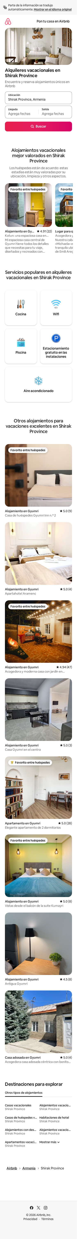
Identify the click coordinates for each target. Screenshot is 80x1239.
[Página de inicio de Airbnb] (8, 21)
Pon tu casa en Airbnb (53, 21)
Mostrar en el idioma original (53, 9)
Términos (47, 1219)
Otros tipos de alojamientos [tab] (23, 1093)
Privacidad (30, 1219)
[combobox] (38, 99)
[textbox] (21, 113)
